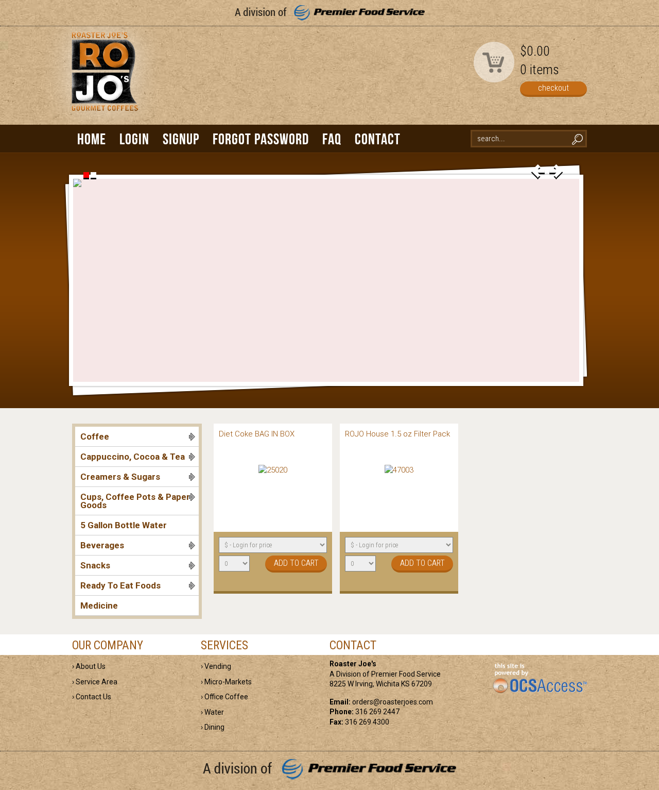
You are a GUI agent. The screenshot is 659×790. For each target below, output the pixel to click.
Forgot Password (261, 138)
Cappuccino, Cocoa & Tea (132, 456)
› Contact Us (91, 697)
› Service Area (94, 682)
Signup (181, 138)
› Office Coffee (224, 697)
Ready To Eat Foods (120, 585)
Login (134, 138)
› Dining (212, 727)
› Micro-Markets (226, 682)
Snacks (95, 565)
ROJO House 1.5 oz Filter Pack (397, 434)
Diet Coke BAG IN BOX (256, 434)
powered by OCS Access (539, 679)
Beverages (102, 545)
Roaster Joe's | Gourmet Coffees (103, 80)
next (556, 171)
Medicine (99, 605)
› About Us (89, 666)
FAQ (331, 138)
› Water (212, 712)
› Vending (216, 666)
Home (91, 138)
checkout (553, 88)
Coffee (94, 436)
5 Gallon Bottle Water (123, 525)
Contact (378, 138)
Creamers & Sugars (120, 477)
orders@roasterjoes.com (392, 702)
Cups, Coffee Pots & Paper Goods (135, 501)
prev (538, 171)
